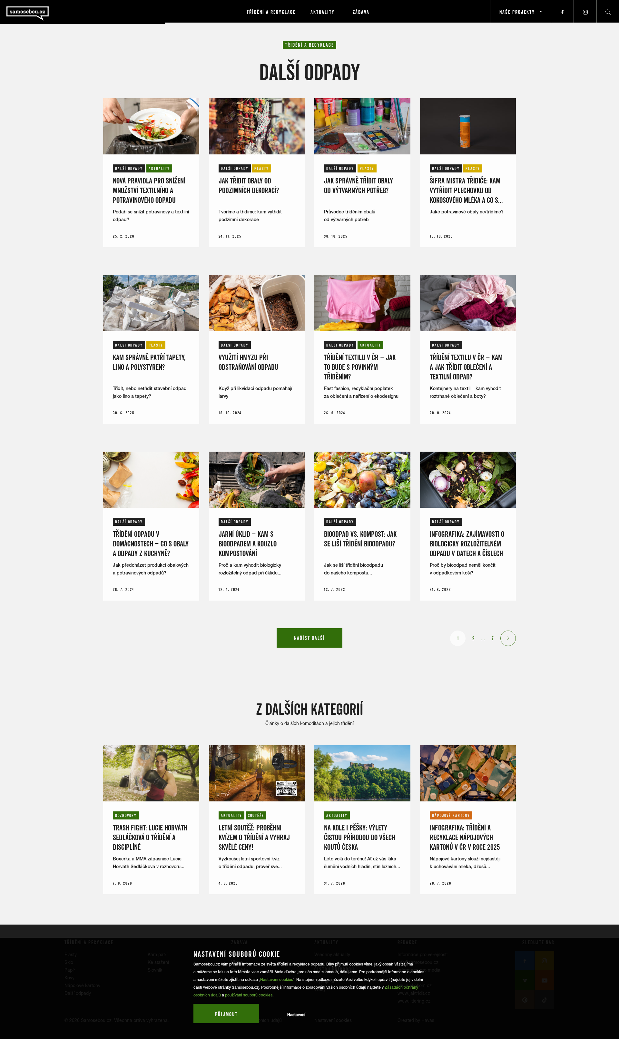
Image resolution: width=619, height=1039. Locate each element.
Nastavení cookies (276, 979)
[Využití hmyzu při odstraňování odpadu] (257, 303)
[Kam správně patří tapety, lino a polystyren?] (151, 303)
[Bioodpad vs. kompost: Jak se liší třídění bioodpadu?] (362, 480)
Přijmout (226, 1014)
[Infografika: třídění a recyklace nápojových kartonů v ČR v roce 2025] (468, 773)
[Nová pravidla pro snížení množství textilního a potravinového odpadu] (151, 126)
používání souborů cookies (248, 995)
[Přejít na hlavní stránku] (45, 11)
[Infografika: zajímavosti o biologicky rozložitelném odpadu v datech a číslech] (468, 480)
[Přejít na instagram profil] (585, 11)
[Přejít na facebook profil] (562, 11)
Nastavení (296, 1015)
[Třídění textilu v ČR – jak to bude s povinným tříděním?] (362, 303)
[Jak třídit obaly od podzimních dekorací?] (257, 126)
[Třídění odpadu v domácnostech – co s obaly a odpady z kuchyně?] (151, 480)
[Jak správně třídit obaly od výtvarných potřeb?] (362, 126)
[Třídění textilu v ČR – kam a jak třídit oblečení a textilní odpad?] (468, 303)
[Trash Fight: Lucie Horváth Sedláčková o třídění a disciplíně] (151, 773)
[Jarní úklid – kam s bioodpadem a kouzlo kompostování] (257, 480)
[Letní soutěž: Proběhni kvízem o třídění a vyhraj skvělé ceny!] (257, 773)
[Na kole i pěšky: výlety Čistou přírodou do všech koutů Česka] (362, 773)
